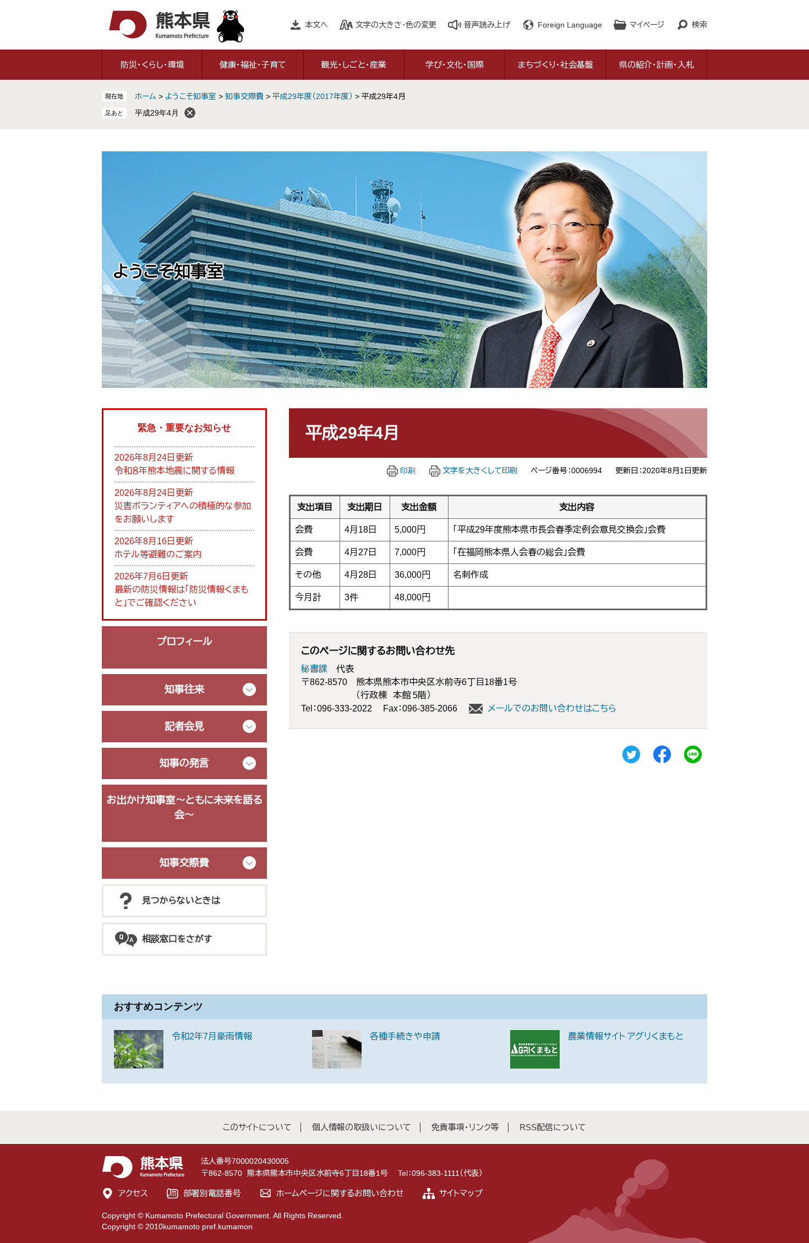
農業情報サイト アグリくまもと (626, 1036)
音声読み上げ (487, 24)
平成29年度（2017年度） (312, 96)
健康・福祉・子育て (253, 64)
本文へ (316, 24)
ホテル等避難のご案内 (157, 554)
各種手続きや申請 (405, 1036)
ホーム (145, 96)
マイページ (647, 24)
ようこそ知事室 (190, 96)
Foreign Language (570, 24)
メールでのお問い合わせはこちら (552, 708)
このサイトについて (257, 1127)
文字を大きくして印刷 (479, 470)
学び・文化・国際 (454, 64)
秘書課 (314, 668)
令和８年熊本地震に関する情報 (174, 470)
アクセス (133, 1193)
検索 (699, 24)
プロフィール (184, 641)
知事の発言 (184, 763)
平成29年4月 (157, 112)
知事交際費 (244, 96)
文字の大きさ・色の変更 (396, 24)
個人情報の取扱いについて (361, 1127)
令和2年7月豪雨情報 (212, 1036)
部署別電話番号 (212, 1193)
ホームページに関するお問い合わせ (340, 1193)
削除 (189, 112)
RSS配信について (553, 1127)
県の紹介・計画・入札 (656, 64)
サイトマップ (461, 1193)
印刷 (408, 470)
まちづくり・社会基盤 (555, 64)
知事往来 (184, 689)
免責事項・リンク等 (465, 1127)
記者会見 (184, 726)
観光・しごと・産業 (353, 64)
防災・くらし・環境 (152, 64)
